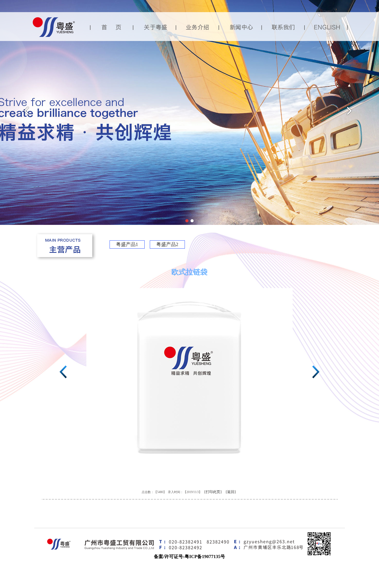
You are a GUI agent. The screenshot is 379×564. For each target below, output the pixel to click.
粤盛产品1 (127, 244)
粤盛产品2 (167, 244)
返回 (230, 492)
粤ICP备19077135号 (205, 556)
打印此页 (213, 492)
